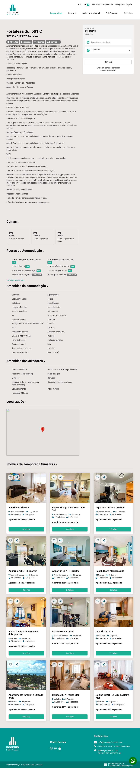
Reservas (72, 13)
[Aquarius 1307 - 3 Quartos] (26, 551)
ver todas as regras (14, 280)
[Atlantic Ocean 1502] (70, 612)
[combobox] (111, 50)
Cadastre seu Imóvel (91, 13)
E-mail (109, 62)
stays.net (120, 764)
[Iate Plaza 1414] (113, 612)
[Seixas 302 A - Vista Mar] (70, 675)
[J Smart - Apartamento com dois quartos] (26, 612)
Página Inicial (56, 13)
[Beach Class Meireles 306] (113, 551)
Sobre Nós (128, 13)
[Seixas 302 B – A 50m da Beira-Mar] (113, 675)
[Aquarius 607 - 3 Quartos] (70, 551)
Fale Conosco (111, 13)
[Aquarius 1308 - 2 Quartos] (113, 488)
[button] (42, 221)
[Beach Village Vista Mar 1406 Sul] (70, 488)
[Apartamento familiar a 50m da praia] (26, 675)
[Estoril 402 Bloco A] (26, 488)
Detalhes (26, 529)
